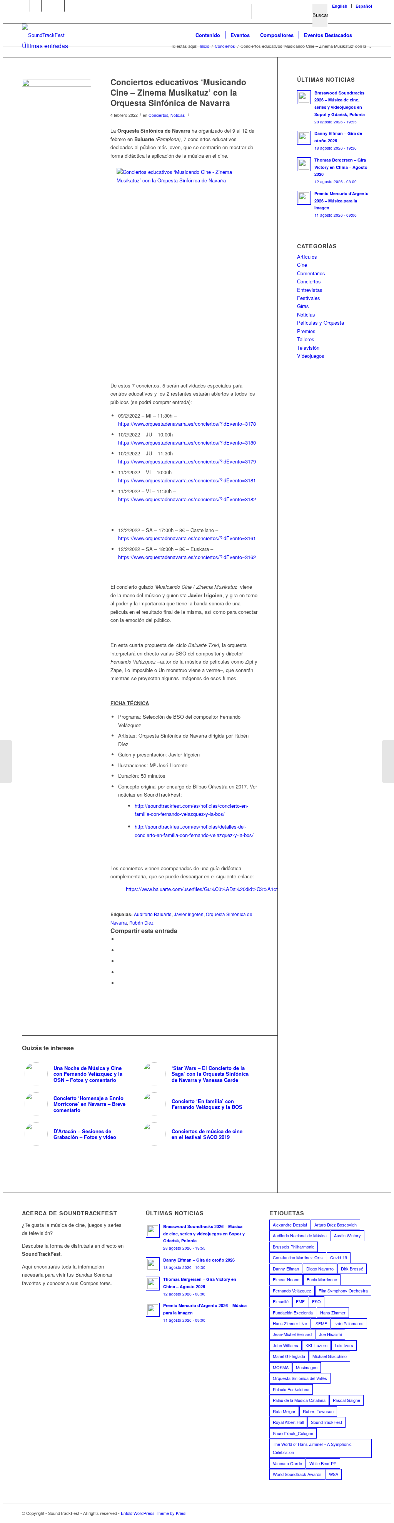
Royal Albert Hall (288, 1422)
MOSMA (281, 1367)
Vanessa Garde (287, 1463)
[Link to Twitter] (47, 6)
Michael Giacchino (329, 1356)
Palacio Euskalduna (291, 1389)
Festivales (308, 298)
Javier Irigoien (189, 914)
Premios (306, 331)
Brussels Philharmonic (293, 1246)
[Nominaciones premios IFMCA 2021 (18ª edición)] (6, 761)
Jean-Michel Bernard (292, 1334)
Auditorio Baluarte (153, 914)
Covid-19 (338, 1257)
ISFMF (320, 1323)
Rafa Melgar (284, 1411)
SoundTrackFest (326, 1422)
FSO (316, 1301)
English (339, 6)
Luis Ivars (344, 1345)
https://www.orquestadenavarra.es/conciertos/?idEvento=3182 (187, 499)
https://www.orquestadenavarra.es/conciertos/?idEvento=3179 (187, 461)
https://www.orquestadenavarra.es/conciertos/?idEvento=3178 (187, 423)
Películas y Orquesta (320, 322)
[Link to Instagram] (58, 6)
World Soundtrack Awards (297, 1474)
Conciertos (158, 115)
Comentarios (311, 273)
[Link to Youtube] (35, 6)
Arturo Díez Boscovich (335, 1224)
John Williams (285, 1345)
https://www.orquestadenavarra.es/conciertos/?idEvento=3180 (187, 442)
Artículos (307, 256)
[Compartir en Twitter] (120, 950)
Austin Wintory (347, 1235)
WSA (333, 1474)
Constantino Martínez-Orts (298, 1257)
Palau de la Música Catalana (299, 1400)
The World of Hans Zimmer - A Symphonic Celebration (312, 1448)
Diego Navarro (320, 1268)
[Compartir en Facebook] (120, 939)
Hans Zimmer (333, 1312)
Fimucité (281, 1301)
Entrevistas (309, 289)
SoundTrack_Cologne (293, 1433)
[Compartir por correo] (120, 983)
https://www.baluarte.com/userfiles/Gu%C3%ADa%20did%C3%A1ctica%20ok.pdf (217, 889)
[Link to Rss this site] (70, 6)
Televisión (308, 347)
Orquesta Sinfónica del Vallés (300, 1378)
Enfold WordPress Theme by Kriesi (153, 1513)
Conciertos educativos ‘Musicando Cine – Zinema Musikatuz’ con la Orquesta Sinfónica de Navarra (178, 92)
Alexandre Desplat (290, 1224)
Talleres (305, 339)
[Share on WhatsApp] (120, 961)
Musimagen (306, 1367)
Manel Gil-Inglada (289, 1356)
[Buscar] (364, 35)
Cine (302, 264)
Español (364, 6)
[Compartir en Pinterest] (120, 972)
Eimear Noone (286, 1279)
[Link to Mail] (82, 6)
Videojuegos (310, 355)
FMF (300, 1301)
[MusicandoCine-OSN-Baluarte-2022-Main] (56, 113)
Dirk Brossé (352, 1268)
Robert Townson (318, 1411)
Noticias (177, 115)
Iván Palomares (349, 1323)
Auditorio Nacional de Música (300, 1235)
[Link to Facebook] (24, 6)
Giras (303, 306)
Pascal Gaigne (346, 1400)
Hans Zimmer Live (290, 1323)
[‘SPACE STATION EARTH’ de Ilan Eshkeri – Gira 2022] (388, 761)
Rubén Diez (141, 923)
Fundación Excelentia (293, 1312)
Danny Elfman (286, 1268)
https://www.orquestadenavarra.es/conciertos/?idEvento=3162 (187, 557)
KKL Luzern (316, 1345)
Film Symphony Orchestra (343, 1290)
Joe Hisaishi (330, 1334)
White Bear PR (323, 1463)
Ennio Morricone (322, 1279)
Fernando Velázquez (292, 1290)
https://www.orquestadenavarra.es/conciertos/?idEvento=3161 (187, 538)
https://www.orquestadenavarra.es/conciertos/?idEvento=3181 (187, 480)
